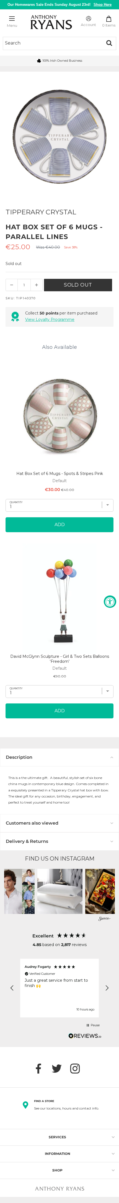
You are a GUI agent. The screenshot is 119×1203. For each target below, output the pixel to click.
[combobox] (52, 43)
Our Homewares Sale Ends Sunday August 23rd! (59, 4)
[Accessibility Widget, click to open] (110, 601)
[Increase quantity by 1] (36, 285)
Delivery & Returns (27, 841)
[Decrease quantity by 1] (11, 285)
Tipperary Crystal (41, 212)
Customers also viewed (32, 823)
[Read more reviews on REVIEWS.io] (85, 1037)
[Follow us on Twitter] (59, 1069)
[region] (59, 988)
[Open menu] (12, 18)
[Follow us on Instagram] (78, 1069)
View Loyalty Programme (49, 319)
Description (19, 757)
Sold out (78, 285)
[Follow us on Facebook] (41, 1069)
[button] (59, 891)
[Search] (109, 43)
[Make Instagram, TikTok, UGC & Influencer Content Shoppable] (105, 920)
